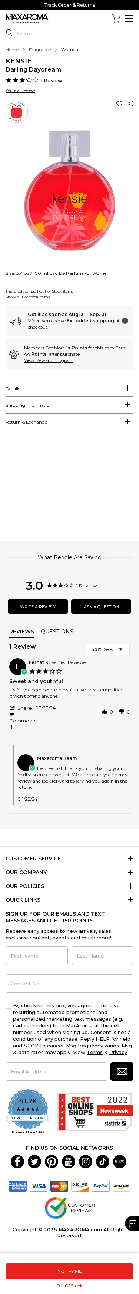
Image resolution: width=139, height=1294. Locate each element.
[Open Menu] (129, 18)
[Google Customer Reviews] (69, 1207)
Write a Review (20, 90)
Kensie (19, 61)
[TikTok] (102, 1161)
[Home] (27, 19)
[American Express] (18, 1185)
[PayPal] (101, 1185)
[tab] (69, 388)
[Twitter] (34, 1161)
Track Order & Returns (69, 5)
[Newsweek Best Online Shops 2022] (95, 1112)
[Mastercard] (59, 1185)
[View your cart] (116, 18)
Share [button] (130, 104)
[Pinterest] (51, 1161)
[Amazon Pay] (121, 1185)
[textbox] (126, 652)
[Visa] (38, 1185)
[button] (120, 104)
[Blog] (119, 1161)
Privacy (118, 1052)
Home (12, 49)
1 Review (51, 80)
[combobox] (108, 649)
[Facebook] (17, 1161)
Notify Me (69, 1271)
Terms (95, 1052)
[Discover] (80, 1185)
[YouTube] (68, 1161)
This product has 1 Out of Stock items (39, 291)
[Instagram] (85, 1161)
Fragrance (40, 49)
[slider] (69, 486)
